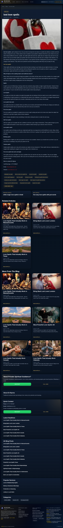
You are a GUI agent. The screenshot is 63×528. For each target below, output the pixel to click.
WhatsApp (17, 384)
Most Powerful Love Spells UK (44, 325)
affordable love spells (8, 174)
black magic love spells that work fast (37, 180)
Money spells (41, 518)
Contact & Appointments (23, 514)
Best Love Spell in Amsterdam (11, 474)
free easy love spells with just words (44, 194)
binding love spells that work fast (41, 177)
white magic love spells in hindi (13, 194)
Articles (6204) (7, 500)
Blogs (31, 1)
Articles (6, 11)
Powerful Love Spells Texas (10, 462)
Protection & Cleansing (9, 489)
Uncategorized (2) (24, 500)
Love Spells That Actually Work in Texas (13, 426)
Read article (6, 233)
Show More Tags (9, 186)
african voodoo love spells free (21, 174)
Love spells (35, 518)
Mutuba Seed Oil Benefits (37, 513)
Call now (45, 384)
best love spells (20, 177)
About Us (18, 1)
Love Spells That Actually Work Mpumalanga (15, 465)
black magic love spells (23, 180)
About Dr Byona (22, 511)
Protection (35, 520)
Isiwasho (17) (15, 500)
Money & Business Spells (37, 516)
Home (13, 1)
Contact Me (58, 1)
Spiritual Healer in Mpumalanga (11, 468)
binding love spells (28, 177)
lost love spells (7, 64)
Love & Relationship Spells (10, 482)
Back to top (60, 526)
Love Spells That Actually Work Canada (13, 432)
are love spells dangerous (9, 177)
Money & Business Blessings (11, 485)
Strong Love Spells (36, 510)
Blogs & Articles (22, 512)
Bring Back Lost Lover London (44, 221)
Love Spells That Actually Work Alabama (14, 435)
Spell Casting (25, 1)
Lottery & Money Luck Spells (37, 515)
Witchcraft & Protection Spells (38, 512)
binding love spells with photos (10, 180)
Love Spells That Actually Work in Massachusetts (16, 420)
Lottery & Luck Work (8, 492)
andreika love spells (43, 174)
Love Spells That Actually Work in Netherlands (15, 471)
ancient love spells (32, 174)
